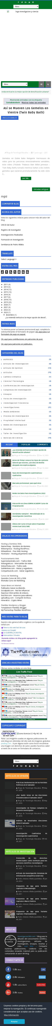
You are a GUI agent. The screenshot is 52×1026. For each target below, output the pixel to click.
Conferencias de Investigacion (19, 386)
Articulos (8, 372)
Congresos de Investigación (17, 390)
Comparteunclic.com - (17, 571)
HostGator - (16, 553)
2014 (6, 289)
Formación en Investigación (12, 239)
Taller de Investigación (15, 433)
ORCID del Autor (8, 225)
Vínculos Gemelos (10, 118)
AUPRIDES (8, 359)
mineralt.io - (11, 600)
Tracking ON (31, 719)
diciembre (10, 315)
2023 (6, 312)
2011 (6, 284)
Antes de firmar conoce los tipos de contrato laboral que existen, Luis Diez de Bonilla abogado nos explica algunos (30, 462)
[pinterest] (33, 2)
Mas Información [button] (11, 1015)
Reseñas (8, 429)
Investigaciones (12, 407)
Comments (42, 445)
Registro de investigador (11, 230)
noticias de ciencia (13, 438)
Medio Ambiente (12, 412)
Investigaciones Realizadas (12, 235)
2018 (6, 299)
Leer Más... (26, 178)
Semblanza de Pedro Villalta (12, 244)
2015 (6, 292)
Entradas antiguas (41, 189)
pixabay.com (6, 743)
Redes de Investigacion (15, 425)
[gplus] (25, 2)
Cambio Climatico (12, 377)
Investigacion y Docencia (16, 403)
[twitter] (22, 2)
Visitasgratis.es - (17, 563)
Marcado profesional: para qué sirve (26, 483)
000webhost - (14, 551)
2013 (6, 287)
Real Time (23, 719)
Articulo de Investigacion (16, 364)
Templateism (14, 607)
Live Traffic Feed (24, 672)
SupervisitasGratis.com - (16, 561)
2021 (6, 307)
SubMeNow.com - (17, 568)
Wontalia (13, 580)
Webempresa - (15, 548)
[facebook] (18, 2)
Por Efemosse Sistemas (8, 643)
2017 (6, 297)
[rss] (33, 766)
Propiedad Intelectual (14, 420)
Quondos (13, 578)
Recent (9, 445)
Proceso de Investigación (16, 416)
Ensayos (8, 394)
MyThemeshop (16, 610)
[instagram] (37, 766)
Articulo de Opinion (13, 368)
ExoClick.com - (16, 595)
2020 (6, 304)
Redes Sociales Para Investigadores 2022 (28, 493)
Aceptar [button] (14, 1021)
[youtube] (29, 2)
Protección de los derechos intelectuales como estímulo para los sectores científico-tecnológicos (31, 860)
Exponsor (15, 593)
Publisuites (13, 588)
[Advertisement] (26, 54)
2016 (6, 294)
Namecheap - (15, 546)
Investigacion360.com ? (27, 936)
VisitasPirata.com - (14, 566)
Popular (26, 445)
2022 (6, 310)
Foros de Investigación (15, 399)
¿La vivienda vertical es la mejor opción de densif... (26, 317)
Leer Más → (30, 946)
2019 (6, 302)
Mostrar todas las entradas (34, 102)
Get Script (16, 719)
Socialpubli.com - (15, 590)
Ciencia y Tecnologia (14, 381)
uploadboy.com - (16, 598)
